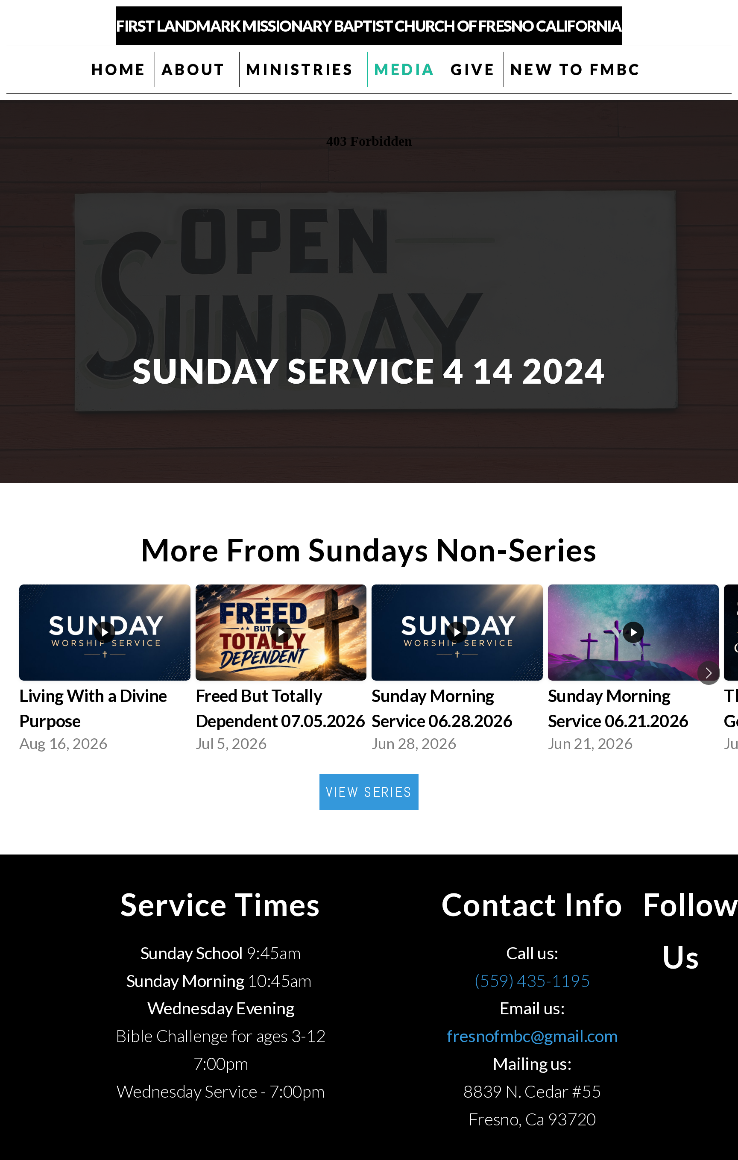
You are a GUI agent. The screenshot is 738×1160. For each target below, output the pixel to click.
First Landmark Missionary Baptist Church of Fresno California (368, 25)
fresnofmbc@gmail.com (532, 1035)
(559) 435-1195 (532, 980)
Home (118, 69)
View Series (369, 792)
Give (473, 69)
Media (405, 69)
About (196, 69)
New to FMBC (578, 69)
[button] (709, 673)
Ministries (302, 69)
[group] (104, 672)
